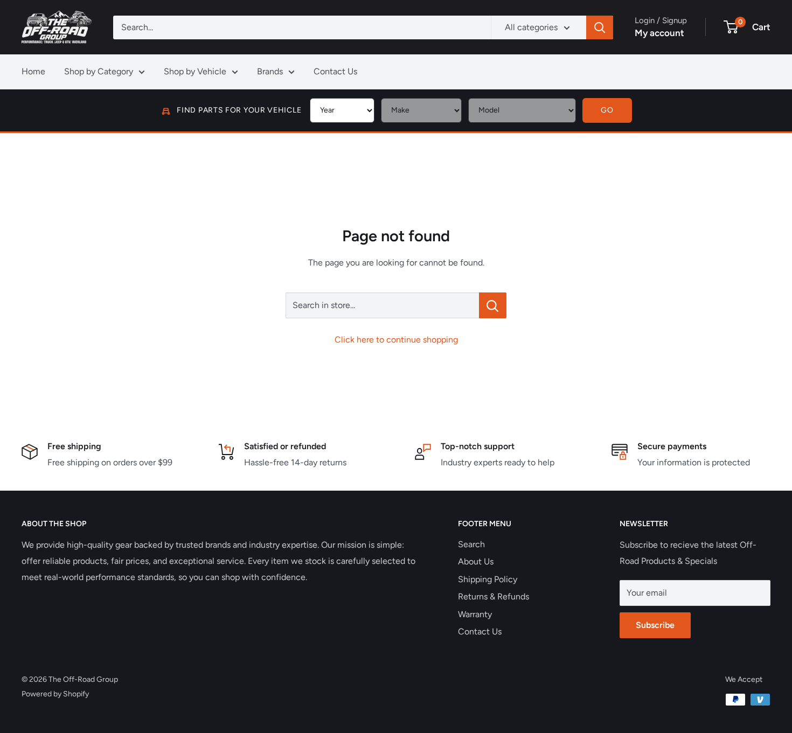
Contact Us (335, 71)
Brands (270, 71)
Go (607, 110)
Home (33, 71)
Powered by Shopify (55, 694)
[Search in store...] (492, 305)
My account (659, 32)
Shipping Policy (487, 579)
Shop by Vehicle (195, 71)
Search (471, 544)
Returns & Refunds (493, 596)
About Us (476, 561)
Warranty (475, 614)
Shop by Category (98, 71)
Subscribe (655, 625)
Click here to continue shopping (396, 339)
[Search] (599, 27)
